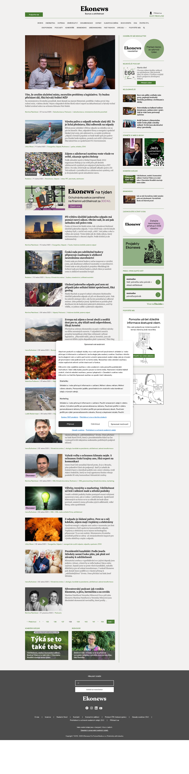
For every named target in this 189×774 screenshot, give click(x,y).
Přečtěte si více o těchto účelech (93, 417)
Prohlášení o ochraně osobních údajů (101, 430)
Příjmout (70, 424)
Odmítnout (95, 424)
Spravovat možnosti (119, 424)
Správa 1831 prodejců (69, 417)
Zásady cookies (78, 430)
